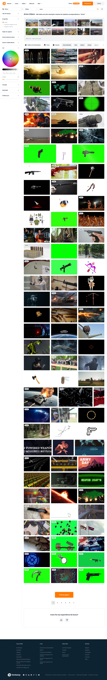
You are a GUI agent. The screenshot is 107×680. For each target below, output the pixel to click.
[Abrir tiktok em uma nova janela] (33, 674)
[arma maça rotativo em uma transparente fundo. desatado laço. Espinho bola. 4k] (91, 171)
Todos (5, 22)
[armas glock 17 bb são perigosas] (37, 512)
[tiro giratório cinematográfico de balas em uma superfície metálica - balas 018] (37, 56)
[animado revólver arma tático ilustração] (91, 431)
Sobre (63, 652)
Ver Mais (96, 31)
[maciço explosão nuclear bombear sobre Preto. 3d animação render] (64, 496)
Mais (39, 3)
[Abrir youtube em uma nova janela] (39, 674)
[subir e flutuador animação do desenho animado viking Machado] (64, 154)
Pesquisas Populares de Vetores (46, 655)
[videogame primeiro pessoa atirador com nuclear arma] (37, 496)
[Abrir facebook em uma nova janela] (23, 674)
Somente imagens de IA (10, 24)
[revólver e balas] (64, 104)
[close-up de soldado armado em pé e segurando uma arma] (91, 543)
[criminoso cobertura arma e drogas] (37, 331)
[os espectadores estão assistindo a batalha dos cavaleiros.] (64, 363)
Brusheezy (19, 647)
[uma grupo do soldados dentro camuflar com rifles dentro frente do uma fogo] (37, 120)
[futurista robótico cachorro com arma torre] (37, 299)
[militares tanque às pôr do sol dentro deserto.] (64, 120)
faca (76, 45)
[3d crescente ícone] (37, 575)
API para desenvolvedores (23, 659)
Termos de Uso (71, 675)
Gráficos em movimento (34, 45)
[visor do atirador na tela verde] (91, 104)
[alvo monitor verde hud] (64, 88)
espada (97, 45)
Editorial (31, 3)
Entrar (99, 3)
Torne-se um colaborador (65, 655)
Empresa (18, 654)
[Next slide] (101, 45)
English (87, 647)
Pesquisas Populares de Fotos (46, 659)
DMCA (41, 650)
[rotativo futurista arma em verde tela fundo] (88, 154)
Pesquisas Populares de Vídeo (46, 662)
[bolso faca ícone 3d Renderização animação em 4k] (64, 379)
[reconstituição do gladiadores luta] (37, 267)
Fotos (16, 3)
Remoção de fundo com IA (23, 665)
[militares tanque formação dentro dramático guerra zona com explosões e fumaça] (64, 299)
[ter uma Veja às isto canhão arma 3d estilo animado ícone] (64, 203)
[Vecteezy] (4, 3)
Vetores (9, 3)
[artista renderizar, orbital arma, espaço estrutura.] (64, 331)
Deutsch (87, 654)
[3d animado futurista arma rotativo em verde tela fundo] (64, 267)
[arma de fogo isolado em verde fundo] (64, 219)
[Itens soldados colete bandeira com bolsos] (91, 88)
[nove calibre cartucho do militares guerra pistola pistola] (37, 251)
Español (87, 650)
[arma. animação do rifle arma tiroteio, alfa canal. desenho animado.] (37, 171)
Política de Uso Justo (93, 675)
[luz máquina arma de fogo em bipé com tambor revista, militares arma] (64, 283)
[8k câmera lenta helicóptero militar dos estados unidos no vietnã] (64, 72)
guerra (82, 45)
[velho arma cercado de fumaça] (64, 347)
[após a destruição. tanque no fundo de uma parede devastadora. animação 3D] (91, 496)
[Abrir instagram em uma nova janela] (26, 674)
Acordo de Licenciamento (46, 647)
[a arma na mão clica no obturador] (91, 235)
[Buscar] (98, 9)
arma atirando (67, 45)
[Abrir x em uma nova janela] (36, 674)
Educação (19, 657)
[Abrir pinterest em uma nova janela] (31, 674)
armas (89, 45)
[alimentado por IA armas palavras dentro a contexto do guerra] (38, 447)
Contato (64, 650)
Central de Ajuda (66, 647)
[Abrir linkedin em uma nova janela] (28, 674)
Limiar (4, 77)
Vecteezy (18, 650)
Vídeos (24, 3)
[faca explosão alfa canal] (75, 397)
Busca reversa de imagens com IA (23, 662)
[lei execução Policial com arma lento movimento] (91, 363)
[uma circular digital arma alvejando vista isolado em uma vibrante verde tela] (64, 251)
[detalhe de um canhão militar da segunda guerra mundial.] (37, 104)
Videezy (18, 652)
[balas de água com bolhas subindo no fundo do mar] (37, 464)
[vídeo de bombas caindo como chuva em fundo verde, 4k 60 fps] (64, 527)
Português (88, 652)
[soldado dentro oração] (91, 379)
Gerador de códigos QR (22, 667)
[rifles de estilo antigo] (37, 543)
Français (87, 657)
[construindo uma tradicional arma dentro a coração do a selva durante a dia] (91, 512)
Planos (70, 3)
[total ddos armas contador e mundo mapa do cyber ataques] (89, 447)
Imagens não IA (8, 26)
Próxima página (64, 595)
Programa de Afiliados (46, 652)
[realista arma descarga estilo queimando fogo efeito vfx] (37, 315)
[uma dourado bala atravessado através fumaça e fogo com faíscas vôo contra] (91, 315)
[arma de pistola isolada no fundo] (40, 154)
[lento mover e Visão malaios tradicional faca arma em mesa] (64, 315)
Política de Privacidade (82, 675)
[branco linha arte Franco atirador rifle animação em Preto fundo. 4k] (37, 187)
